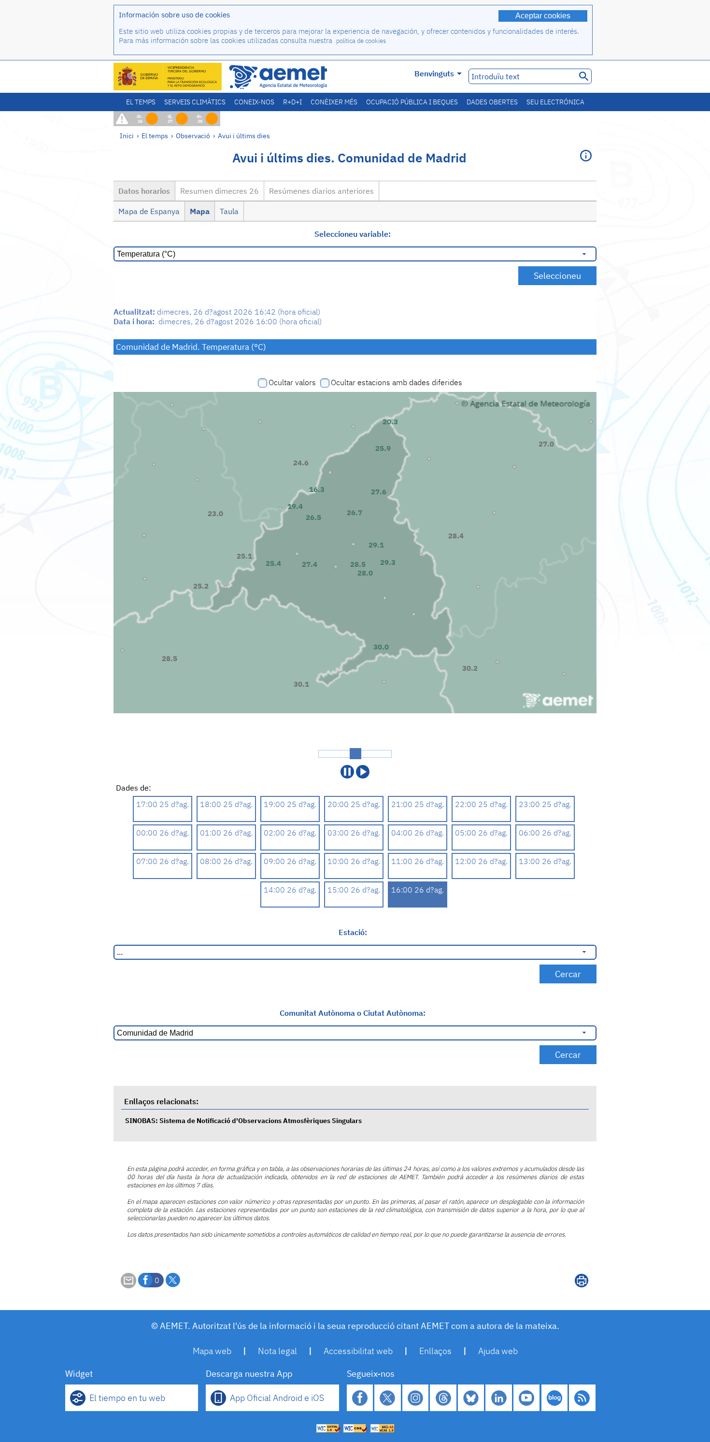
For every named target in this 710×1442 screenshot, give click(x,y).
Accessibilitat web (358, 1350)
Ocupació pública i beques (412, 102)
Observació (193, 135)
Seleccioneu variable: (352, 234)
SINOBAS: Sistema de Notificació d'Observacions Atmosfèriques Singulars (243, 1120)
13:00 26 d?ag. (545, 861)
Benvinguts (434, 73)
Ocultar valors (292, 382)
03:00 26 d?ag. (353, 832)
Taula (229, 211)
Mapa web (212, 1350)
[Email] (128, 1285)
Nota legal (277, 1350)
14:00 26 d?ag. (290, 889)
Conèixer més (334, 102)
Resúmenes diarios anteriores (321, 191)
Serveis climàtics (195, 102)
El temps (141, 102)
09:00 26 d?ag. (290, 861)
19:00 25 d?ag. (290, 804)
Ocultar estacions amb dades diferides (396, 382)
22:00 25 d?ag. (481, 804)
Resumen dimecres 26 (219, 191)
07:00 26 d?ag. (162, 861)
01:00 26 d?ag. (226, 832)
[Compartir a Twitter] (173, 1280)
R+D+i (292, 102)
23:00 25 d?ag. (545, 804)
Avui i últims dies (244, 135)
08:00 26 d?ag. (226, 861)
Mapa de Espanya (149, 211)
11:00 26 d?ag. (417, 861)
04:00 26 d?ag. (417, 832)
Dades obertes (492, 102)
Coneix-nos (254, 102)
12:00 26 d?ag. (481, 861)
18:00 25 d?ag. (226, 804)
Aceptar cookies (542, 16)
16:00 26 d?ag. (417, 889)
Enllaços (435, 1350)
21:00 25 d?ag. (417, 804)
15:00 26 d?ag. (353, 889)
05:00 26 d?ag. (481, 832)
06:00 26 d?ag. (545, 832)
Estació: (353, 932)
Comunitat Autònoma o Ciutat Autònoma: (353, 1013)
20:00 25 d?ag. (353, 804)
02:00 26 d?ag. (290, 832)
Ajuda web (498, 1350)
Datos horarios (144, 191)
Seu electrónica (555, 102)
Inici (127, 135)
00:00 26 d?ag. (162, 832)
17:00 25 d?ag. (162, 804)
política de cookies (361, 41)
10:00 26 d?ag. (353, 861)
